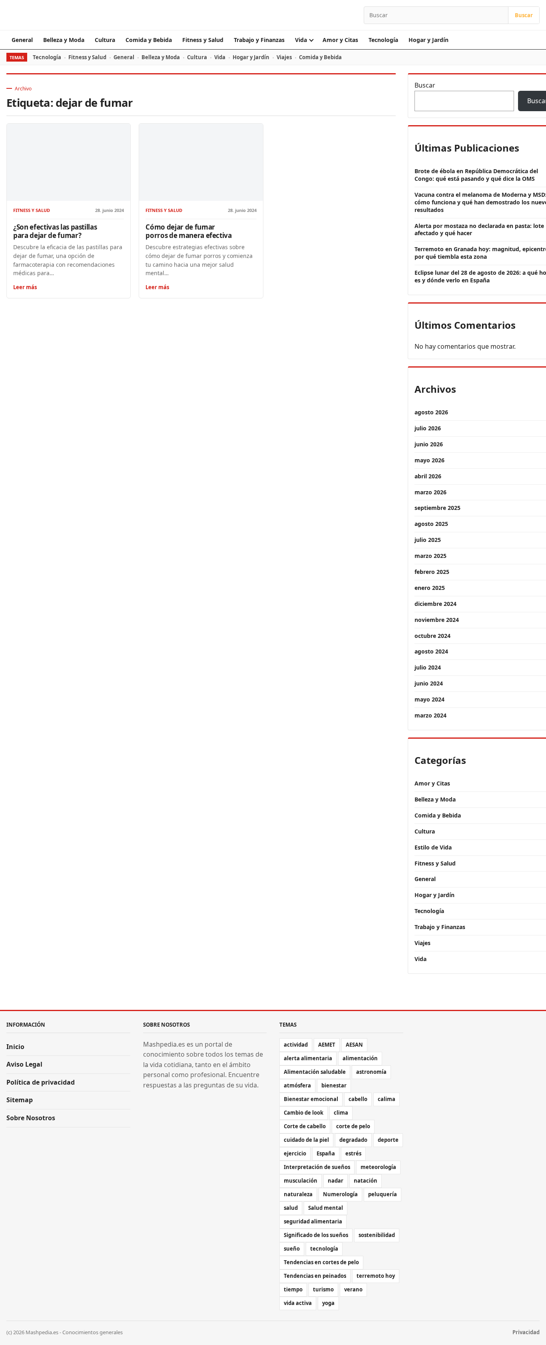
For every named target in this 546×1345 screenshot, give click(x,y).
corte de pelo (353, 1126)
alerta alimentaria (308, 1058)
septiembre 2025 (437, 508)
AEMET (326, 1044)
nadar (335, 1180)
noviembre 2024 (436, 620)
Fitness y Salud (202, 40)
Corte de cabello (305, 1126)
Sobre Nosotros (30, 1117)
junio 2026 (428, 444)
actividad (296, 1044)
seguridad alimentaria (313, 1221)
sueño (292, 1248)
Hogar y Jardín (428, 40)
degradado (353, 1139)
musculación (300, 1180)
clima (341, 1112)
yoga (328, 1303)
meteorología (378, 1167)
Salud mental (325, 1207)
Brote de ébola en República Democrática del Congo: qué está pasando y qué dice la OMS (476, 174)
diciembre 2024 (435, 604)
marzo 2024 (430, 715)
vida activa (298, 1303)
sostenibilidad (377, 1235)
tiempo (293, 1289)
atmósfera (297, 1085)
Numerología (340, 1194)
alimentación (360, 1058)
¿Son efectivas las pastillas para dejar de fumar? (55, 231)
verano (353, 1289)
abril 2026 (427, 476)
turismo (323, 1289)
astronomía (371, 1071)
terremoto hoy (376, 1275)
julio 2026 (427, 428)
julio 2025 (427, 540)
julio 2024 (427, 667)
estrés (353, 1153)
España (326, 1153)
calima (386, 1099)
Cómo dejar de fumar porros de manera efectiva (188, 231)
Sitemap (19, 1099)
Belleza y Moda (63, 40)
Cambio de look (303, 1112)
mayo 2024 (429, 699)
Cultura (105, 40)
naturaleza (298, 1194)
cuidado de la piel (306, 1139)
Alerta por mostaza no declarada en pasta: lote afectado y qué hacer (479, 229)
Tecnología (383, 40)
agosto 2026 (431, 412)
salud (291, 1207)
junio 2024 (428, 683)
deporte (388, 1139)
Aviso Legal (24, 1064)
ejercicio (295, 1153)
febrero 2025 (431, 572)
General (22, 40)
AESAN (354, 1044)
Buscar (524, 15)
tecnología (324, 1248)
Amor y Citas (340, 40)
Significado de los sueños (316, 1235)
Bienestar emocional (311, 1099)
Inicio (15, 1046)
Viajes (284, 57)
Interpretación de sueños (317, 1167)
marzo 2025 (430, 556)
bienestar (334, 1085)
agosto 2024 (431, 651)
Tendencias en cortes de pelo (321, 1262)
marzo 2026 (430, 492)
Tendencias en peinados (315, 1275)
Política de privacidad (40, 1082)
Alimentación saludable (315, 1071)
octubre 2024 (432, 636)
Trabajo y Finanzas (259, 40)
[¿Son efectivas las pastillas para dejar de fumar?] (68, 162)
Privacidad (526, 1332)
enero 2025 (429, 588)
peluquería (382, 1194)
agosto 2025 (431, 524)
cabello (358, 1099)
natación (365, 1180)
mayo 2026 (429, 460)
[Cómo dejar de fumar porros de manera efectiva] (201, 162)
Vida (301, 40)
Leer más (25, 287)
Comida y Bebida (149, 40)
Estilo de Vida (433, 847)
